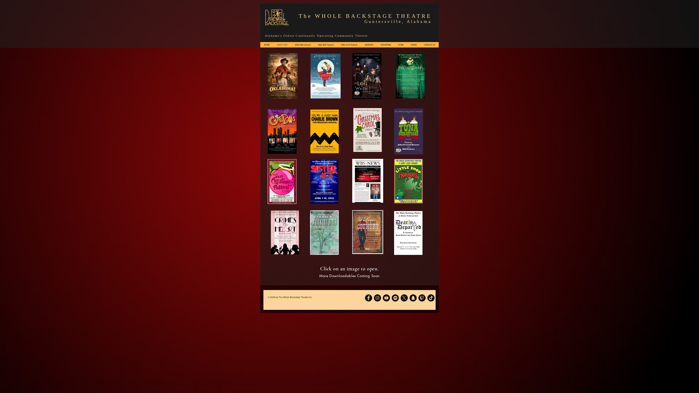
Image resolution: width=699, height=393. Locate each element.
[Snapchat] (413, 297)
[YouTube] (386, 297)
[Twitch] (422, 297)
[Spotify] (395, 297)
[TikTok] (431, 297)
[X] (404, 297)
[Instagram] (377, 297)
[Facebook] (368, 297)
